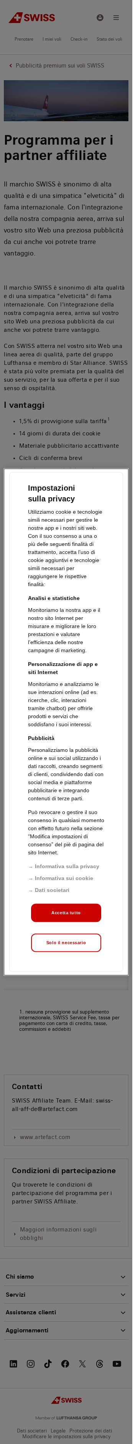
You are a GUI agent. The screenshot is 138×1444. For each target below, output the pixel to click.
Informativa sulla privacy (67, 866)
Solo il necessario (66, 942)
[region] (66, 722)
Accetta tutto (65, 912)
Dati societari (52, 890)
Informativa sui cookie (64, 878)
